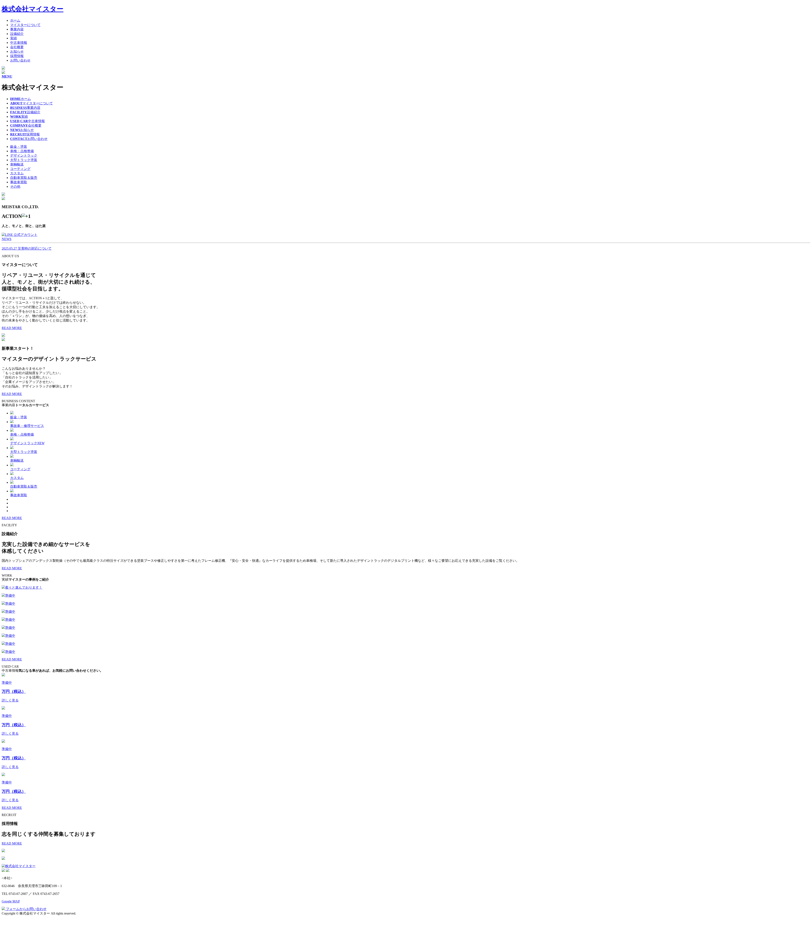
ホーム (15, 20)
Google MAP (11, 901)
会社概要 (17, 47)
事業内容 (17, 29)
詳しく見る (10, 700)
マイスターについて (25, 25)
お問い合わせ (20, 60)
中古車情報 (18, 42)
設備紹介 (17, 34)
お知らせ (17, 51)
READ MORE (12, 328)
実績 (13, 38)
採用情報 (17, 56)
